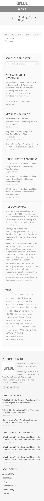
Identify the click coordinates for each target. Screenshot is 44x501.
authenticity (9, 295)
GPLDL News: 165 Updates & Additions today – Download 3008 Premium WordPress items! (22, 192)
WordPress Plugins (15, 336)
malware (18, 314)
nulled (30, 314)
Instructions (20, 310)
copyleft (19, 298)
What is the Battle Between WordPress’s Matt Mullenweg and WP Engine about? (21, 121)
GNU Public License (15, 307)
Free (21, 304)
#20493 (36, 34)
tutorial (33, 326)
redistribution (17, 320)
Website (15, 330)
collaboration (30, 295)
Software (28, 323)
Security (16, 323)
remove (25, 320)
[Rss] (11, 387)
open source (11, 317)
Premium (9, 320)
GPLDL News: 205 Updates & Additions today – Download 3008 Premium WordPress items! (22, 166)
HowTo (9, 310)
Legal (30, 310)
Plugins (29, 317)
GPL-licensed (11, 249)
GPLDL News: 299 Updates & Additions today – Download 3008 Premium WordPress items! (22, 179)
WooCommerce (28, 330)
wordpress (14, 333)
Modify (24, 314)
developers (9, 301)
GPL (27, 307)
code (22, 294)
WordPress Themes (15, 339)
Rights (31, 320)
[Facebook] (4, 387)
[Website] (17, 387)
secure (9, 323)
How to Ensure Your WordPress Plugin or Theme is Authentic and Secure (22, 145)
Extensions (10, 304)
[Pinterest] (14, 387)
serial (22, 323)
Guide (34, 307)
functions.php (32, 304)
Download (28, 301)
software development (13, 327)
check (17, 295)
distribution (18, 301)
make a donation (18, 272)
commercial (10, 298)
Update (8, 330)
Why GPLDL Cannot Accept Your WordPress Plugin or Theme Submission (19, 134)
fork (16, 304)
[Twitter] (7, 387)
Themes (25, 326)
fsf (25, 304)
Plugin (21, 317)
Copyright (27, 298)
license (9, 313)
